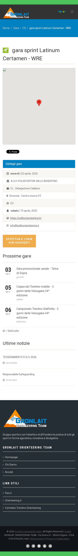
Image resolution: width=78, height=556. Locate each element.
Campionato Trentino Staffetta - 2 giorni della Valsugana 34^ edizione (38, 313)
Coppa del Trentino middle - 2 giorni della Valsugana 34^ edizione (35, 291)
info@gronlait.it (37, 539)
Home (6, 28)
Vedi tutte (13, 330)
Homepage (11, 457)
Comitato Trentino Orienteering (23, 507)
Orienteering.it (13, 500)
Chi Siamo (11, 464)
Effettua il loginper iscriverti (19, 240)
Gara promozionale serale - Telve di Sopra (37, 271)
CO (24, 28)
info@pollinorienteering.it (24, 225)
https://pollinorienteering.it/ (26, 218)
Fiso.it (8, 493)
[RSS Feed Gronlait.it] (50, 546)
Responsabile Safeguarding (18, 374)
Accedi (9, 472)
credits (67, 531)
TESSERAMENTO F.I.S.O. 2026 (19, 357)
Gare (16, 28)
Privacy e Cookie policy (58, 539)
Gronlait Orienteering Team (28, 531)
